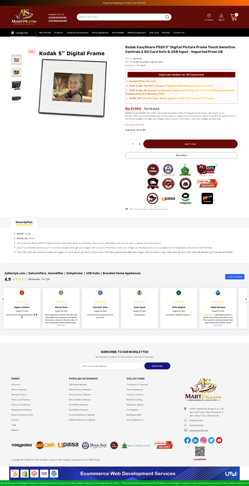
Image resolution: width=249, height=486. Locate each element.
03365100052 (57, 17)
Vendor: (129, 58)
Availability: (130, 65)
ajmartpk (137, 58)
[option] (72, 83)
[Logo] (24, 17)
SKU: (127, 62)
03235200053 (57, 21)
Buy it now (181, 155)
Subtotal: (130, 129)
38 (131, 208)
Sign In (221, 19)
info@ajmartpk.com (198, 430)
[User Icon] (221, 15)
